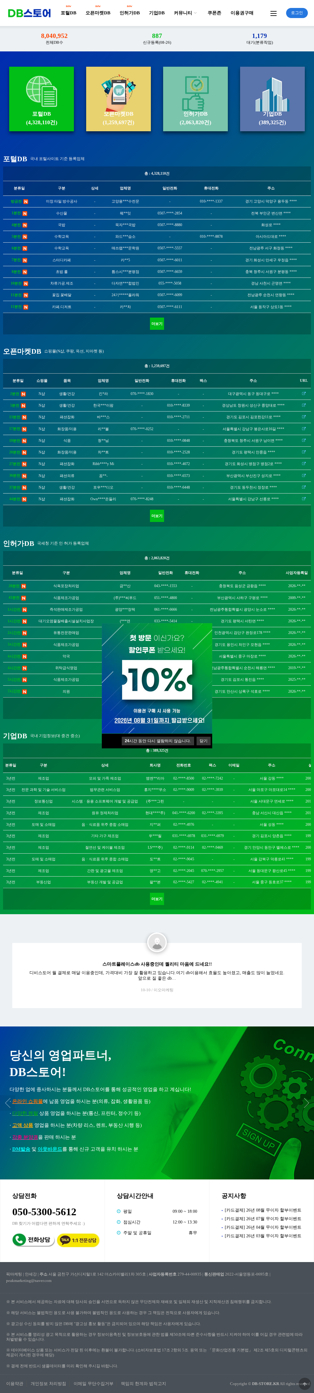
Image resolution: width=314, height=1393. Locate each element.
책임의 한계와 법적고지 (143, 1383)
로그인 (297, 12)
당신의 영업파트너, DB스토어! (60, 1063)
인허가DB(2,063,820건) (195, 118)
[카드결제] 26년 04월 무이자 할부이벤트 (263, 1227)
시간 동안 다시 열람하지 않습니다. (158, 741)
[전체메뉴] (273, 13)
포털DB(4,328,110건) (41, 118)
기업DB (157, 12)
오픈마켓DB (98, 12)
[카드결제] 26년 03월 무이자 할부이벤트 (263, 1236)
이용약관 (14, 1383)
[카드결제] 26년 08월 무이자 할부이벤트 (263, 1210)
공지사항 (234, 1195)
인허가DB (130, 12)
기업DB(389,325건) (272, 118)
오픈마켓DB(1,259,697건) (118, 118)
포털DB (68, 12)
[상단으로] (305, 1384)
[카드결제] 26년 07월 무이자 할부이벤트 (263, 1218)
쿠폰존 (214, 12)
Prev (7, 1103)
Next (306, 1103)
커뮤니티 (183, 12)
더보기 (157, 324)
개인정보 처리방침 (48, 1383)
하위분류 (195, 13)
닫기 (204, 741)
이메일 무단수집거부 (93, 1383)
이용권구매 (242, 12)
